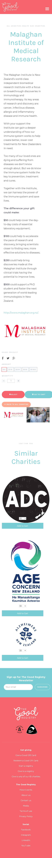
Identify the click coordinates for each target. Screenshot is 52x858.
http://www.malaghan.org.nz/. (21, 312)
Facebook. (26, 830)
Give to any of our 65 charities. (26, 776)
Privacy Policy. (26, 816)
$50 (25, 369)
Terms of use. (26, 811)
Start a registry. (26, 766)
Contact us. (26, 800)
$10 (11, 369)
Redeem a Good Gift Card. (26, 760)
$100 (33, 369)
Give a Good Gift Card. (26, 755)
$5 (4, 369)
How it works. (26, 790)
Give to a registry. (26, 771)
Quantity (7, 376)
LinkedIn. (26, 840)
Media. (26, 806)
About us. (26, 795)
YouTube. (26, 845)
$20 (18, 369)
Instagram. (26, 835)
